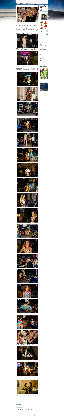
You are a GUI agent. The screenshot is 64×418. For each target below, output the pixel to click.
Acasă (17, 3)
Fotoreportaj (31, 3)
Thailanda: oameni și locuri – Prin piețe (43, 38)
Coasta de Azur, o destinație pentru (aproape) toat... (43, 49)
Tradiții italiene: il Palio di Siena (43, 55)
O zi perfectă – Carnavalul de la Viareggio (43, 39)
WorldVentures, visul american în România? (43, 48)
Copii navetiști (28, 3)
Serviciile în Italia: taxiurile (42, 46)
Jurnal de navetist (20, 1)
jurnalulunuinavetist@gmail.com (33, 415)
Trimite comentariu (19, 404)
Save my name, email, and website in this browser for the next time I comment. (26, 409)
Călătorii (25, 3)
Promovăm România (20, 3)
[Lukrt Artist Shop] (44, 22)
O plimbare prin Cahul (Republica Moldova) (43, 45)
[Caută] (47, 34)
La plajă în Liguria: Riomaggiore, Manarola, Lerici (43, 54)
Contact (35, 3)
